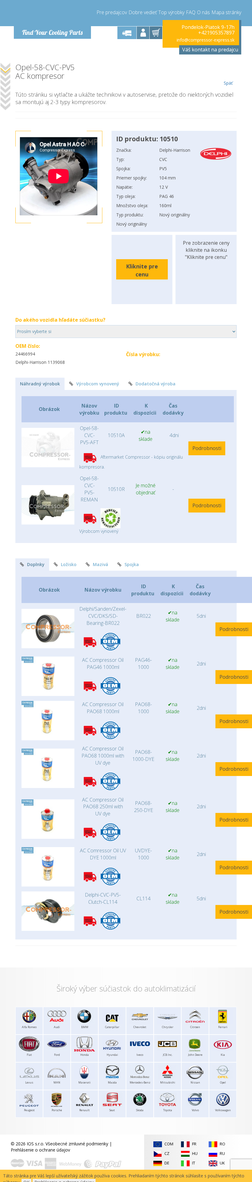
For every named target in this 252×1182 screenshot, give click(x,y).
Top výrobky (171, 12)
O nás (203, 12)
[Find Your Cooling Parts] (52, 14)
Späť (228, 83)
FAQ (190, 12)
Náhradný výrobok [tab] (40, 384)
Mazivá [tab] (100, 564)
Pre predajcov (111, 12)
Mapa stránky (226, 12)
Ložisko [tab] (69, 564)
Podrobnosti (206, 448)
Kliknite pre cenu (142, 270)
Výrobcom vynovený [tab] (97, 384)
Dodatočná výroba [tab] (155, 384)
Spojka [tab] (131, 564)
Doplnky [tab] (36, 564)
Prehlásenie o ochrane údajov (40, 1150)
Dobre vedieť (142, 12)
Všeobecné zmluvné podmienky (76, 1144)
